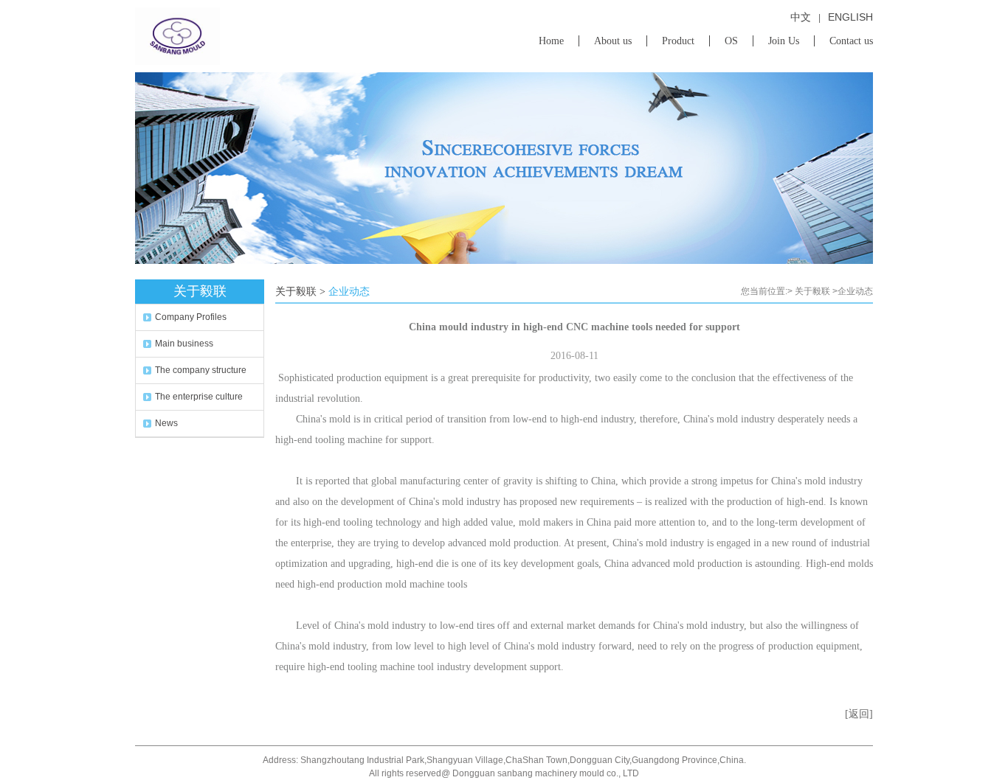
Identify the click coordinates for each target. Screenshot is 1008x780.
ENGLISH (850, 17)
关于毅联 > (300, 291)
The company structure (200, 370)
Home (551, 40)
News (166, 423)
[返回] (859, 714)
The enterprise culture (199, 396)
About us (613, 40)
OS (731, 40)
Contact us (851, 40)
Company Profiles (191, 317)
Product (678, 40)
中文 (800, 17)
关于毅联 (812, 291)
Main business (184, 343)
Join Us (783, 40)
